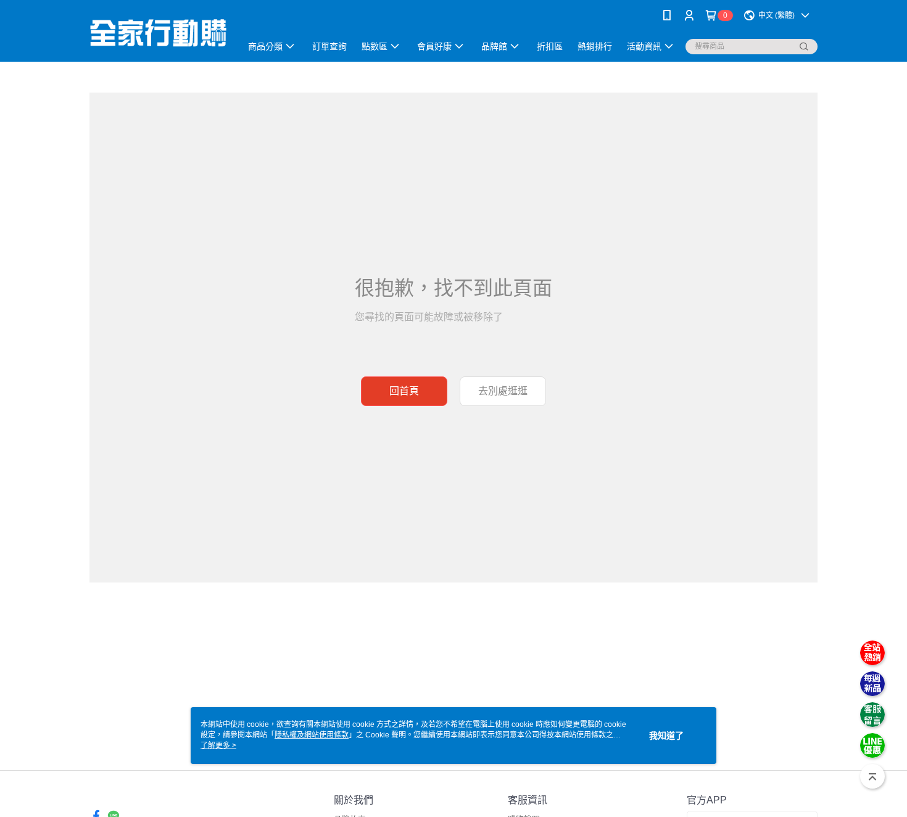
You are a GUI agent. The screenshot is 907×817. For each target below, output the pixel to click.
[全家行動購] (157, 32)
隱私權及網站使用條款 (312, 735)
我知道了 (666, 735)
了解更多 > (218, 745)
